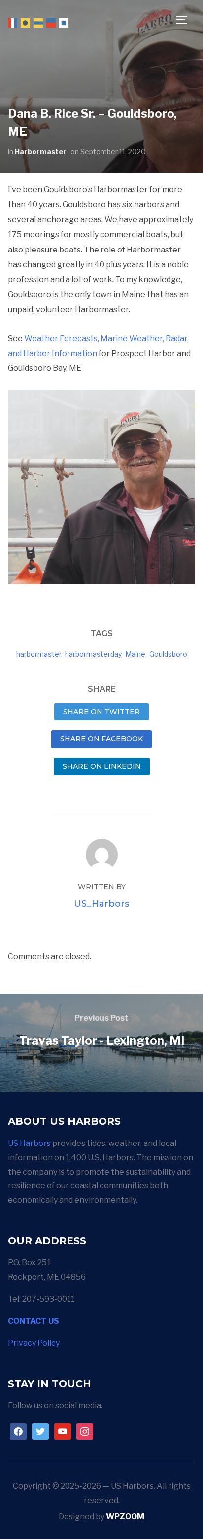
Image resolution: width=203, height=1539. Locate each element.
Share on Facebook (101, 738)
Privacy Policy (34, 1343)
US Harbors (29, 1143)
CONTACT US (33, 1320)
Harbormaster (41, 151)
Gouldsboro (168, 654)
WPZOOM (125, 1516)
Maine (135, 654)
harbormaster (38, 654)
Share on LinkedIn (102, 766)
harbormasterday (93, 654)
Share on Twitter (101, 711)
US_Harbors (101, 903)
